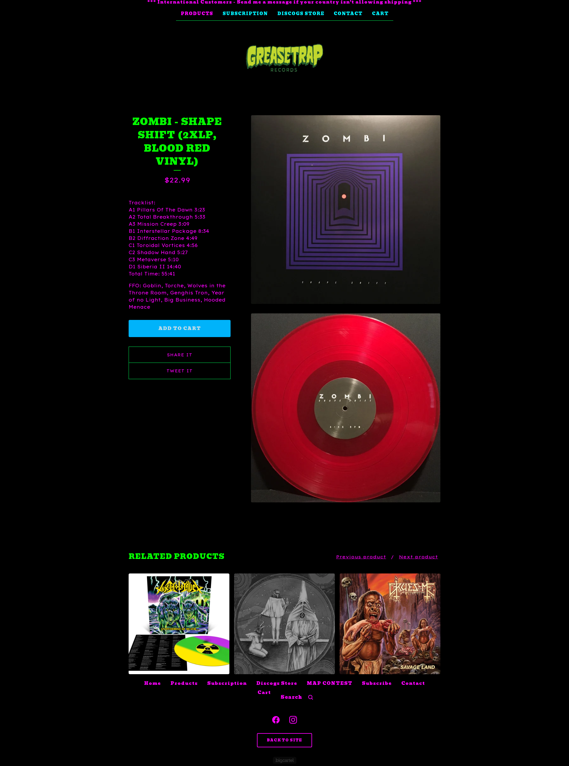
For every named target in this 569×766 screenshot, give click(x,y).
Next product (418, 557)
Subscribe (377, 683)
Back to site (284, 740)
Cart (380, 13)
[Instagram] (293, 720)
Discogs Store (300, 13)
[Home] (284, 58)
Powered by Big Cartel (284, 760)
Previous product (361, 557)
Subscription (245, 13)
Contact (348, 13)
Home (152, 683)
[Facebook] (275, 720)
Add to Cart (179, 328)
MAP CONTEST (329, 683)
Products (197, 13)
